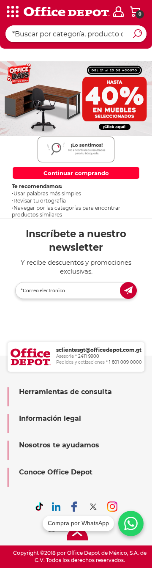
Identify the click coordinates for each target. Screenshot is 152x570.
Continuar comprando (76, 173)
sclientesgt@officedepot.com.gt (98, 350)
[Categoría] (12, 12)
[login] (118, 11)
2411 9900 (88, 356)
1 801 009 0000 (125, 362)
